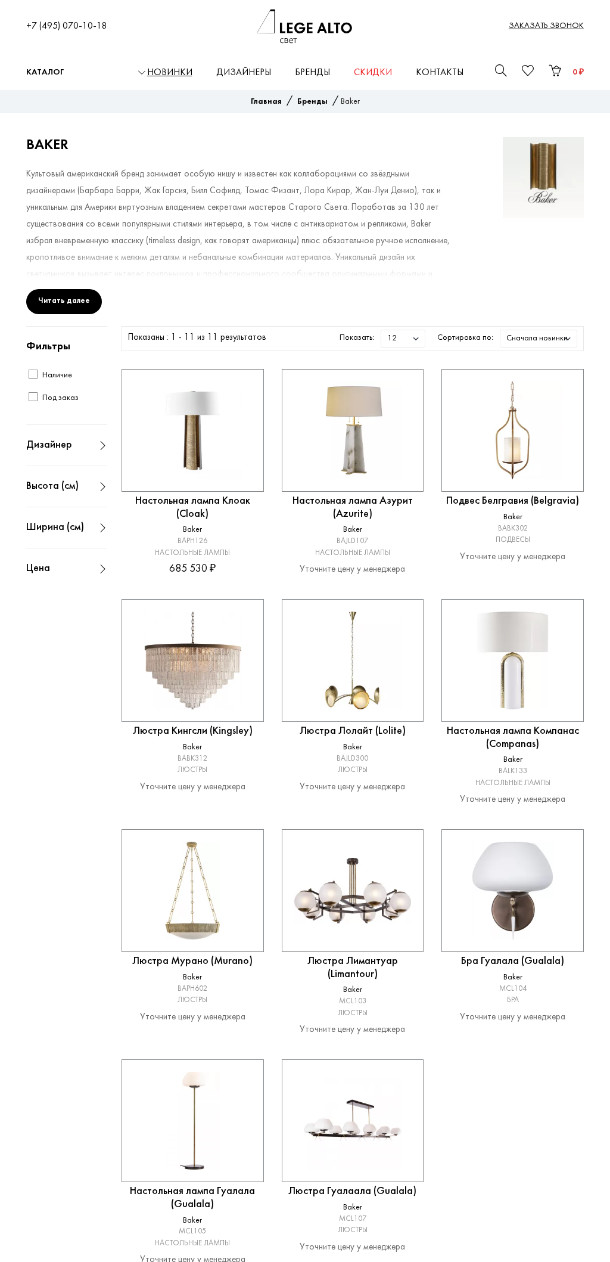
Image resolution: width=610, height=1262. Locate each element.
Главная (266, 102)
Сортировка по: (465, 338)
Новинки (169, 72)
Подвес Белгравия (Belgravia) (512, 501)
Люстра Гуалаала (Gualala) (352, 1191)
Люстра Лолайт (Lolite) (353, 731)
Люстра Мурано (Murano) (192, 961)
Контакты (439, 72)
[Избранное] (243, 390)
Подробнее (192, 587)
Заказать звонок (546, 26)
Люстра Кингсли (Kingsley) (193, 731)
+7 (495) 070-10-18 (66, 26)
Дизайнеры (243, 72)
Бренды (312, 72)
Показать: (357, 338)
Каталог (45, 72)
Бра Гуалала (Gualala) (512, 961)
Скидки (373, 72)
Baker (192, 530)
